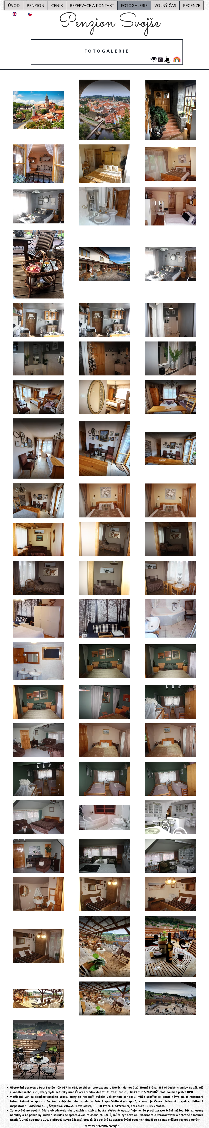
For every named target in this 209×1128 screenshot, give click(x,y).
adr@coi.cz (122, 1106)
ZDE (45, 1119)
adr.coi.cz (137, 1106)
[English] (12, 14)
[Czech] (27, 14)
